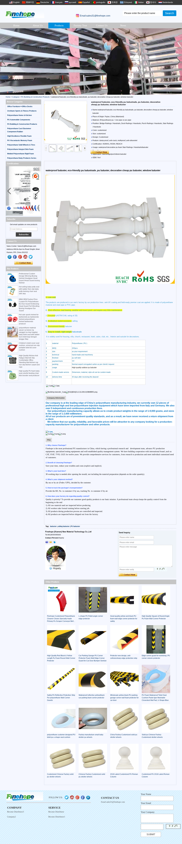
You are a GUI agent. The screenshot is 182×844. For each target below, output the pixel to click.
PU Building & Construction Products (35, 97)
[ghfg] (20, 257)
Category (15, 97)
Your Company (148, 812)
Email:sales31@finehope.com (95, 16)
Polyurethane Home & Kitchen (19, 115)
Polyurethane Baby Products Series (21, 158)
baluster (53, 526)
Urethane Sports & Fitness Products (22, 111)
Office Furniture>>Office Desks (19, 106)
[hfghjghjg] (30, 257)
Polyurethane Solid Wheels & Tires (21, 145)
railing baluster (64, 526)
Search (169, 13)
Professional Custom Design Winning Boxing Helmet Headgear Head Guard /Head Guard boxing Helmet (29, 278)
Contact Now (23, 263)
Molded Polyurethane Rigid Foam (20, 154)
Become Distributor (56, 812)
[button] (179, 61)
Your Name (146, 794)
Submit (151, 834)
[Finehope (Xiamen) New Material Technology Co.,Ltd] (25, 13)
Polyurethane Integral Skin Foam (20, 149)
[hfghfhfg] (25, 257)
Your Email (146, 803)
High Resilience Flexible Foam (19, 136)
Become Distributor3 (15, 812)
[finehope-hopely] (46, 542)
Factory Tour (80, 25)
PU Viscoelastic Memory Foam (19, 140)
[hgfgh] (9, 257)
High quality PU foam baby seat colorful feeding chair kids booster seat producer (29, 373)
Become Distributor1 (56, 817)
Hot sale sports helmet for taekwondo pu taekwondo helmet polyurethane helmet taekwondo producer (29, 319)
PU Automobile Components (18, 120)
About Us (38, 25)
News (123, 25)
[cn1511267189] (54, 542)
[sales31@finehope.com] (50, 542)
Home (16, 25)
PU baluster (75, 526)
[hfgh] (15, 257)
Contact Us (101, 25)
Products (59, 25)
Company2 (11, 817)
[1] (91, 61)
